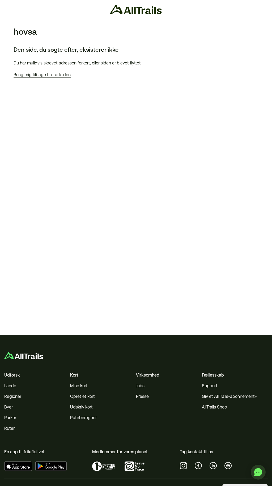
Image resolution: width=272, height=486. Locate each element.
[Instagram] (183, 466)
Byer (8, 407)
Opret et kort (82, 396)
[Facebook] (198, 466)
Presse (142, 396)
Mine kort (79, 385)
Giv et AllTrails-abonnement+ (229, 396)
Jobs (140, 385)
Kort (74, 375)
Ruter (9, 428)
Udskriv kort (81, 407)
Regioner (12, 396)
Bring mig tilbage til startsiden (42, 74)
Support (210, 385)
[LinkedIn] (213, 466)
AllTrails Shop (214, 407)
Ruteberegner (83, 417)
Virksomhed (147, 375)
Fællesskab (213, 375)
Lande (10, 385)
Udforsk (12, 375)
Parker (10, 417)
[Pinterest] (228, 466)
